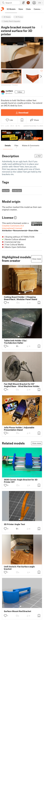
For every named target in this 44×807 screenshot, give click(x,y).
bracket (6, 190)
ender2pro (17, 190)
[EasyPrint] (23, 3)
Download (23, 112)
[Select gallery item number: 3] (23, 293)
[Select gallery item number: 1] (20, 293)
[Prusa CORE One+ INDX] (22, 135)
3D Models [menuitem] (11, 9)
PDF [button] (39, 156)
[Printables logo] (2, 9)
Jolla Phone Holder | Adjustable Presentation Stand (19, 428)
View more (36, 259)
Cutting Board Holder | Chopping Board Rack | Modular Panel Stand (20, 298)
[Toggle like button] (5, 302)
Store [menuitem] (20, 9)
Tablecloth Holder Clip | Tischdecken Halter (15, 341)
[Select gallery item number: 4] (25, 336)
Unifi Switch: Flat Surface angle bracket (19, 567)
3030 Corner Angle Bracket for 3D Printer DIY (20, 480)
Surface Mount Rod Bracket (17, 611)
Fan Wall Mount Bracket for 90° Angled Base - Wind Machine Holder (21, 385)
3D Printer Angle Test (14, 524)
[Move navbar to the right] (41, 9)
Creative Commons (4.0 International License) (20, 228)
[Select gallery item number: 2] (21, 336)
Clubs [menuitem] (28, 9)
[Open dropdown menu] (41, 26)
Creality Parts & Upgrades (12, 21)
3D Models (7, 17)
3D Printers (19, 17)
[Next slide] (40, 76)
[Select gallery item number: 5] (25, 423)
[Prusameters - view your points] (28, 2)
